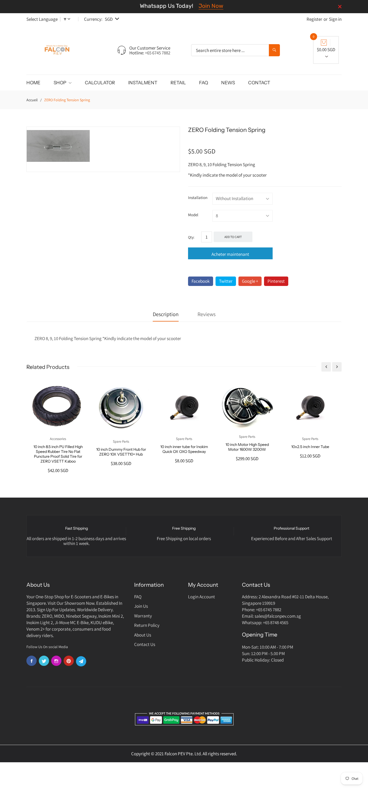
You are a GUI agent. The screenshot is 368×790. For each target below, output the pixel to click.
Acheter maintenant (230, 254)
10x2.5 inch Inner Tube (310, 446)
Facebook (201, 281)
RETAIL (178, 82)
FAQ (203, 82)
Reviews (206, 314)
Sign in (335, 19)
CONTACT (259, 82)
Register (314, 19)
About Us (142, 635)
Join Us (141, 606)
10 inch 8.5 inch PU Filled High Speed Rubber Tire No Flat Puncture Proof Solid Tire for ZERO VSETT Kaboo (58, 454)
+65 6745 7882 (157, 53)
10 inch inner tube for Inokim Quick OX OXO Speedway (184, 449)
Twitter (225, 281)
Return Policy (146, 625)
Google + (250, 281)
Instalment (142, 82)
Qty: (191, 237)
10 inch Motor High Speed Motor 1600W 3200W (247, 447)
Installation (197, 197)
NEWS (228, 82)
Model (193, 214)
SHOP (60, 82)
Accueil (32, 99)
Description (166, 314)
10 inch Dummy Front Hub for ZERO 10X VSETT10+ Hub (121, 452)
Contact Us (144, 644)
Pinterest (276, 281)
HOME (33, 82)
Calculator (100, 82)
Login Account (201, 597)
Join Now (211, 5)
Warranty (143, 616)
